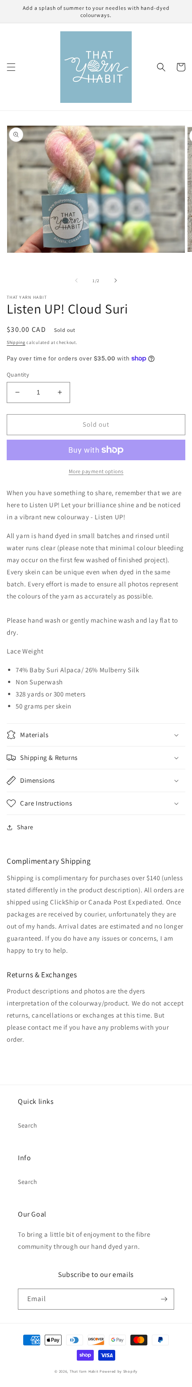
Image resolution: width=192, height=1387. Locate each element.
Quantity (18, 374)
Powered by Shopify (119, 1371)
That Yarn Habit (84, 1371)
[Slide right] (115, 280)
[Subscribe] (164, 1299)
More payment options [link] (96, 471)
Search (28, 1125)
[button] (11, 67)
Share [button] (25, 827)
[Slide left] (76, 280)
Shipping (16, 342)
